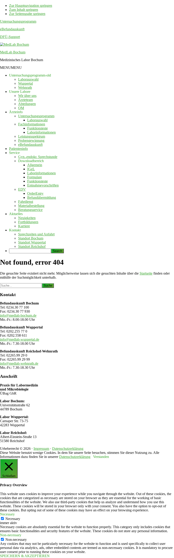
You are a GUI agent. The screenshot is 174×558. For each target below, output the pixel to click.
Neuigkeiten (27, 218)
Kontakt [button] (15, 230)
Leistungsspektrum (31, 136)
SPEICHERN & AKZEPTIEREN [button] (25, 556)
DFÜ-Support (10, 37)
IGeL (31, 169)
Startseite (146, 273)
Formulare (34, 177)
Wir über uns (27, 96)
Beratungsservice (30, 210)
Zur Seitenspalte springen (27, 14)
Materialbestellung (31, 206)
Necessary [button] (7, 514)
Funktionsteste (37, 128)
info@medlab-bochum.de (18, 315)
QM (21, 108)
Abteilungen (27, 104)
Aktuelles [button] (16, 214)
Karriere (24, 226)
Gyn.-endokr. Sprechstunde (37, 157)
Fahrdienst (25, 202)
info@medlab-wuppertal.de (19, 339)
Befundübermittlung (41, 197)
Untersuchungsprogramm (18, 21)
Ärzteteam (25, 100)
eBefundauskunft (12, 29)
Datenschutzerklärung (67, 448)
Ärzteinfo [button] (16, 112)
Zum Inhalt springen (23, 10)
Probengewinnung (31, 140)
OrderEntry (35, 193)
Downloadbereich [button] (31, 161)
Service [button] (14, 153)
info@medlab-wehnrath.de (19, 363)
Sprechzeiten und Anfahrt (36, 234)
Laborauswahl (28, 79)
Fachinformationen (31, 124)
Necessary (12, 519)
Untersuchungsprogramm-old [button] (30, 75)
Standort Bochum (30, 238)
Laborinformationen (41, 132)
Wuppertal (25, 83)
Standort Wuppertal (32, 242)
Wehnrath (25, 87)
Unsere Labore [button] (19, 91)
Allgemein (34, 165)
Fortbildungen (28, 222)
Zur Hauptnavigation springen (30, 5)
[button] (11, 67)
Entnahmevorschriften (43, 185)
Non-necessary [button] (10, 535)
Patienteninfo (18, 149)
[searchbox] (30, 251)
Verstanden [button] (101, 457)
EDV (22, 189)
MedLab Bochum (12, 52)
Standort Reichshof (32, 246)
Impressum (41, 448)
